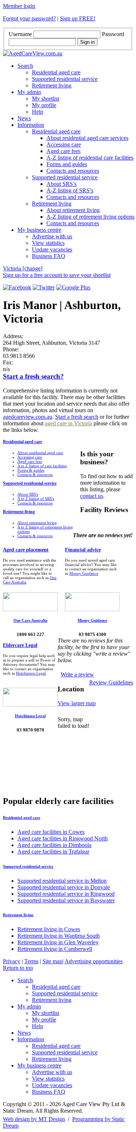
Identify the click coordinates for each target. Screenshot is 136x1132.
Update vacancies (52, 249)
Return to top (18, 968)
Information (30, 125)
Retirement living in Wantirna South (58, 936)
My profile (44, 105)
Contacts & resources (35, 474)
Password (113, 34)
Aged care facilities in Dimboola (54, 845)
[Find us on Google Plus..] (73, 287)
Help (37, 112)
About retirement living (73, 210)
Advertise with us (52, 236)
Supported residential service (65, 79)
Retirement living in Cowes (48, 929)
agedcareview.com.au (27, 417)
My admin (29, 92)
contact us (91, 496)
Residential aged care (56, 72)
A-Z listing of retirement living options (90, 217)
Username (20, 34)
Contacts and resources (72, 171)
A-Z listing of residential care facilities (89, 158)
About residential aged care (40, 452)
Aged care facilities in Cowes (51, 832)
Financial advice (83, 550)
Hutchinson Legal (31, 673)
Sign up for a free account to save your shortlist (57, 275)
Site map (52, 961)
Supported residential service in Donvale (63, 887)
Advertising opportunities (94, 961)
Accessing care (63, 144)
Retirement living (51, 85)
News (24, 118)
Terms (31, 961)
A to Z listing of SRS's (35, 498)
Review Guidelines (111, 682)
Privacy (11, 961)
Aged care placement (26, 550)
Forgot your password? (29, 18)
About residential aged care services (87, 138)
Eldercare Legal (20, 645)
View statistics (48, 243)
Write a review (77, 674)
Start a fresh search (76, 417)
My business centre (39, 230)
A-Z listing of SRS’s (69, 190)
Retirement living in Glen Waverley (58, 942)
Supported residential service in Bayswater (66, 900)
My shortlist (45, 98)
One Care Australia (30, 620)
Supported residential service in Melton (62, 881)
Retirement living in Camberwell (54, 949)
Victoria (22, 268)
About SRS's (27, 494)
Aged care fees (63, 151)
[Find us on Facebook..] (17, 287)
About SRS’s (61, 184)
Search (25, 66)
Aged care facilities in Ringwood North (62, 838)
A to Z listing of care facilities (42, 466)
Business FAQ (48, 256)
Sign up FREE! (77, 18)
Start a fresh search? (33, 376)
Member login (19, 6)
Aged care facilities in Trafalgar (53, 851)
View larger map (77, 703)
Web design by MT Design (34, 1119)
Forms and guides (66, 164)
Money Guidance (83, 573)
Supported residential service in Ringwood (66, 894)
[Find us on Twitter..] (44, 287)
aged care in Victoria (68, 423)
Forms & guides (30, 470)
